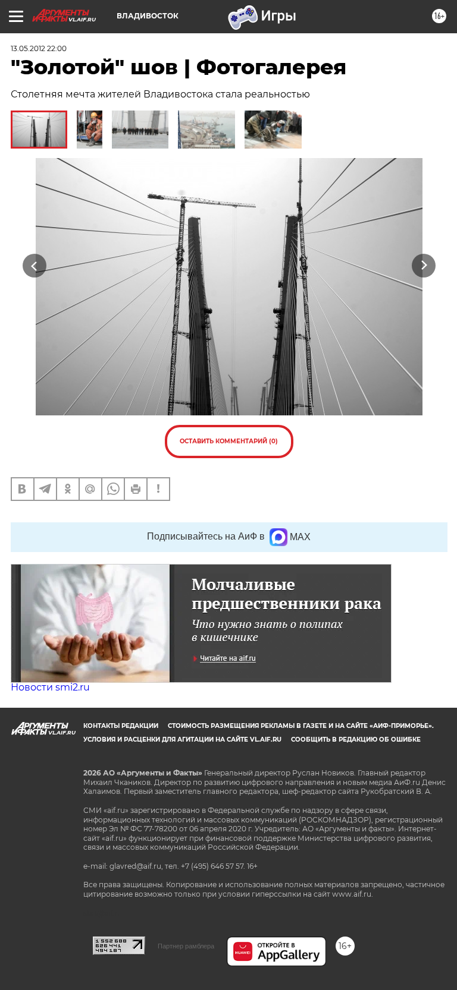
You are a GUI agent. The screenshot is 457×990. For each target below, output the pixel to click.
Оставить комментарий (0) (229, 441)
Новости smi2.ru (50, 687)
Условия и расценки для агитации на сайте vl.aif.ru (182, 739)
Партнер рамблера (186, 946)
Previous (34, 265)
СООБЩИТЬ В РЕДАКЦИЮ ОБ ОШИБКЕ (356, 739)
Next (424, 265)
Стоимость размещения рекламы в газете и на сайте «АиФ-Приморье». (301, 726)
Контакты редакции (120, 726)
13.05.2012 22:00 (39, 48)
